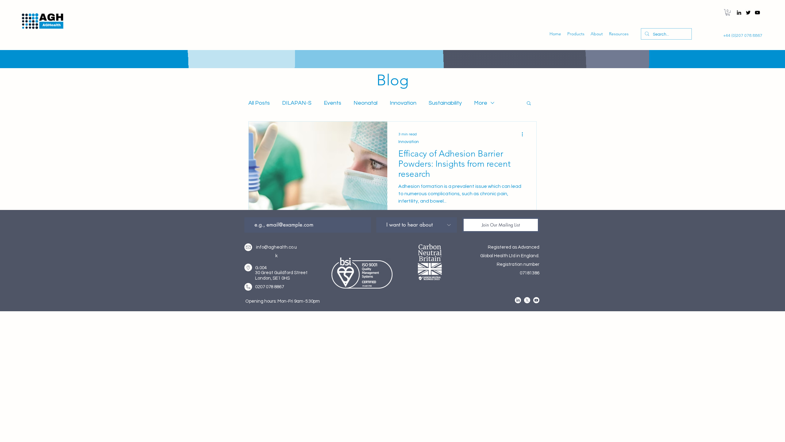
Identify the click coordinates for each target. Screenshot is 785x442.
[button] (728, 12)
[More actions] (524, 134)
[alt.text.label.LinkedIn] (739, 13)
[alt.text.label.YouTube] (757, 13)
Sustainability (445, 103)
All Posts (259, 103)
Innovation (403, 103)
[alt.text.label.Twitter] (748, 13)
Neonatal (365, 103)
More (480, 103)
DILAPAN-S (297, 103)
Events (332, 103)
